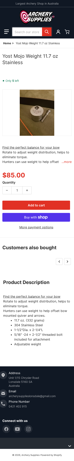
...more (67, 162)
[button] (6, 32)
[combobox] (32, 31)
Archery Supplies (31, 455)
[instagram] (28, 429)
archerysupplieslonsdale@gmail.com (32, 396)
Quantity (8, 182)
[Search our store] (47, 31)
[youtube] (17, 429)
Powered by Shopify (51, 455)
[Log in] (58, 32)
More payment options (36, 227)
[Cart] (67, 32)
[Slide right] (67, 261)
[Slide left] (59, 261)
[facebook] (6, 429)
